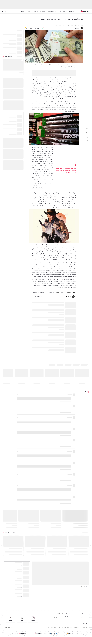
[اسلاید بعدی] (1, 67)
